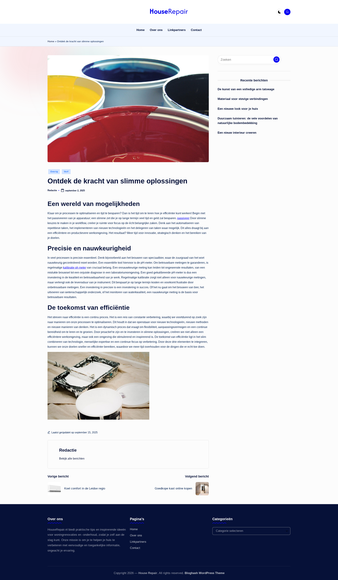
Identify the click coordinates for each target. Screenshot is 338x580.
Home (51, 41)
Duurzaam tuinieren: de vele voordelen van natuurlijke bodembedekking (248, 121)
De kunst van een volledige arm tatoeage (246, 89)
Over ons (136, 535)
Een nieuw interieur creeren (237, 132)
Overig (54, 171)
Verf (66, 171)
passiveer (183, 218)
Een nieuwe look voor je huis (238, 108)
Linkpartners (138, 541)
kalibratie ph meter (74, 267)
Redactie (68, 450)
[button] (71, 458)
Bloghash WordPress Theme (204, 573)
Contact (135, 548)
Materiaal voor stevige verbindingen (243, 99)
